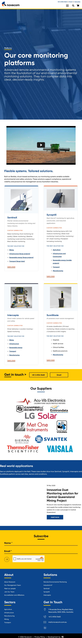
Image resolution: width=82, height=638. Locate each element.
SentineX (47, 588)
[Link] (10, 4)
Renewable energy (15, 347)
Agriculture (56, 250)
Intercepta (47, 595)
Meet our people (10, 588)
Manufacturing (58, 271)
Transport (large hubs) (17, 261)
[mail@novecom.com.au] (46, 622)
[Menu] (67, 5)
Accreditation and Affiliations (14, 595)
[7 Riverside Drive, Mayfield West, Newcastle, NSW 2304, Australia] (46, 610)
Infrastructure (14, 344)
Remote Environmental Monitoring (55, 582)
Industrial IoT (48, 585)
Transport (56, 267)
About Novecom (9, 582)
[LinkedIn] (45, 627)
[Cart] (78, 5)
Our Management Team (12, 585)
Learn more (11, 267)
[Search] (73, 5)
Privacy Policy (39, 637)
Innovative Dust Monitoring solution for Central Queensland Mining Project (62, 495)
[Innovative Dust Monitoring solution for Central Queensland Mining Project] (20, 502)
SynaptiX (47, 592)
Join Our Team (9, 592)
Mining (11, 250)
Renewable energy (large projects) (21, 257)
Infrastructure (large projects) (19, 254)
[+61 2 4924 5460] (46, 617)
